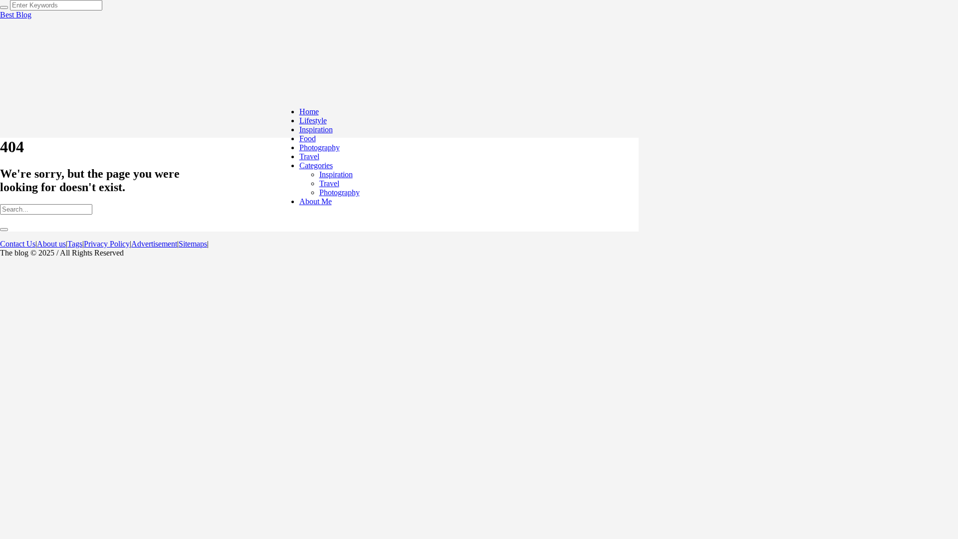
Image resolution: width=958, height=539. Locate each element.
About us (51, 244)
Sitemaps (193, 244)
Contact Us (17, 244)
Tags (74, 244)
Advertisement (154, 244)
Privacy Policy (107, 244)
